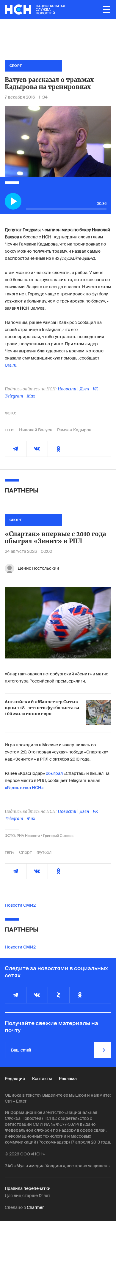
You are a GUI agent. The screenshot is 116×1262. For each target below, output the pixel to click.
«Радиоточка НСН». (24, 787)
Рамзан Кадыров (74, 430)
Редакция (15, 1078)
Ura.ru (10, 365)
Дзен (84, 389)
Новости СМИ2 (20, 905)
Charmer (35, 1207)
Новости (67, 389)
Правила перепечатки (28, 1188)
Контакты (42, 1078)
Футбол (44, 852)
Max (31, 396)
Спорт (25, 852)
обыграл (54, 773)
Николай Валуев (35, 430)
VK (95, 389)
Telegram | (16, 396)
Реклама (68, 1078)
